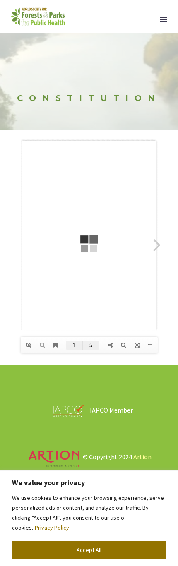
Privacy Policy (52, 527)
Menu (163, 19)
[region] (89, 518)
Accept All (89, 550)
